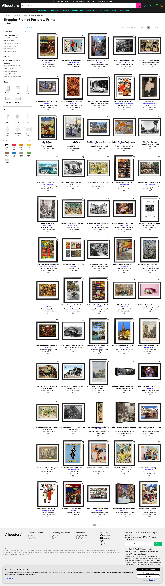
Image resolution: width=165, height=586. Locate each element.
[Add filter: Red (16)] (14, 144)
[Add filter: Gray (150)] (21, 152)
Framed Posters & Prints (36, 15)
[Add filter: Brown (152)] (6, 152)
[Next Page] (160, 27)
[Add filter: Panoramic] (18, 98)
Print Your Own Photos (60, 1)
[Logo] (10, 6)
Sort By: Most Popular (128, 27)
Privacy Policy (9, 578)
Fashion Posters (15, 15)
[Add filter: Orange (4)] (21, 144)
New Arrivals (90, 10)
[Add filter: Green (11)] (28, 152)
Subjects (6, 15)
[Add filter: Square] (18, 88)
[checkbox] (7, 118)
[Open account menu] (152, 5)
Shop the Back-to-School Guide (83, 1)
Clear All (29, 27)
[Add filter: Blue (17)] (14, 152)
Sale (127, 10)
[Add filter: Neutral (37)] (6, 159)
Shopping (24, 15)
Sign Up (158, 544)
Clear (25, 56)
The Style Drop (43, 10)
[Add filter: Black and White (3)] (6, 144)
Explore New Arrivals (105, 1)
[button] (60, 1)
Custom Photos (77, 10)
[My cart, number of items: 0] (161, 5)
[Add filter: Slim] (27, 88)
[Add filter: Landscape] (8, 98)
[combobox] (78, 5)
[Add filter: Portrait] (8, 88)
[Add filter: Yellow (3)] (28, 144)
